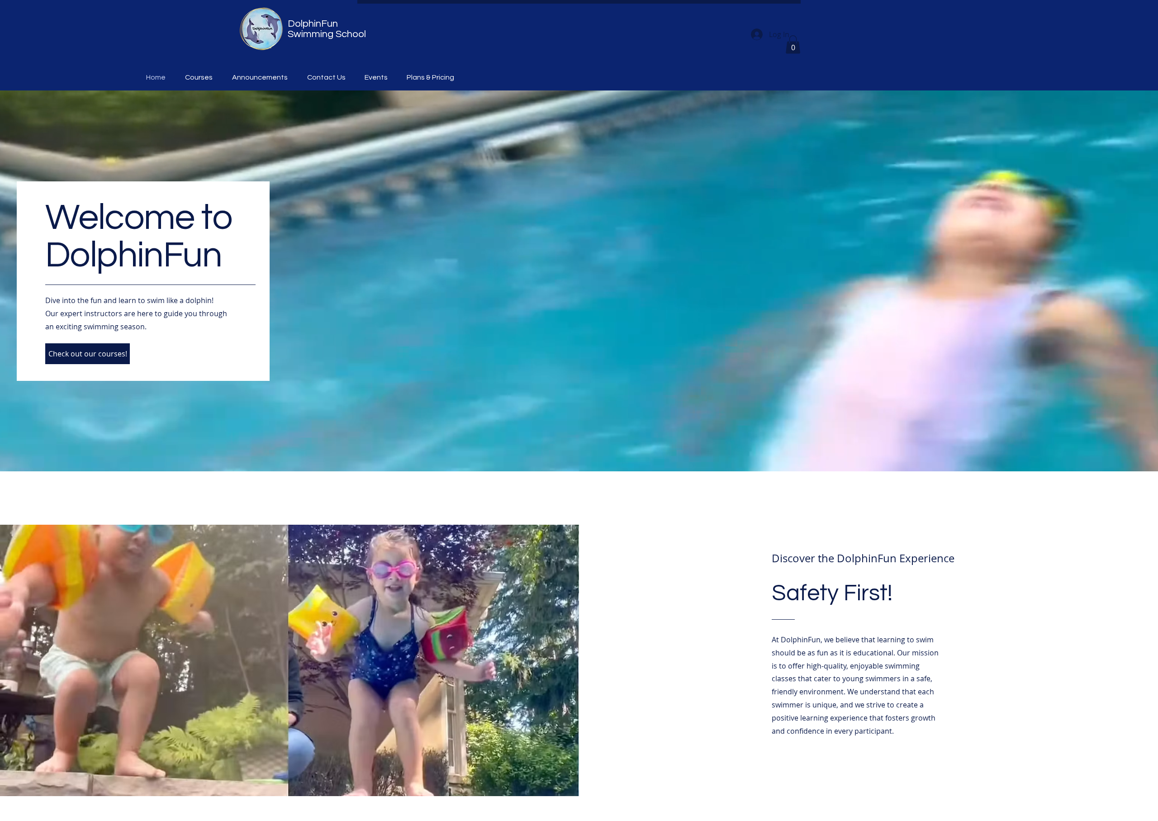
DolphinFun (313, 24)
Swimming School (327, 34)
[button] (793, 44)
